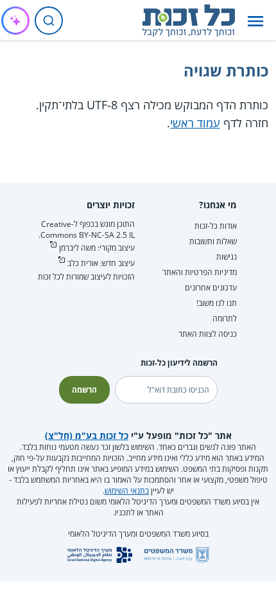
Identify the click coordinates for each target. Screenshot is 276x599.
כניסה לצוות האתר (207, 333)
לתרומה (224, 318)
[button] (255, 21)
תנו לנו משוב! (216, 303)
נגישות (226, 256)
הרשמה (84, 389)
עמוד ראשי (195, 122)
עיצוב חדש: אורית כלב (101, 263)
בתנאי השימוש (127, 490)
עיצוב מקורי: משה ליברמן (97, 247)
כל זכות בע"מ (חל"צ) (86, 435)
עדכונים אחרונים (211, 287)
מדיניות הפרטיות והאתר (199, 272)
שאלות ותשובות (213, 241)
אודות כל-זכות (215, 225)
